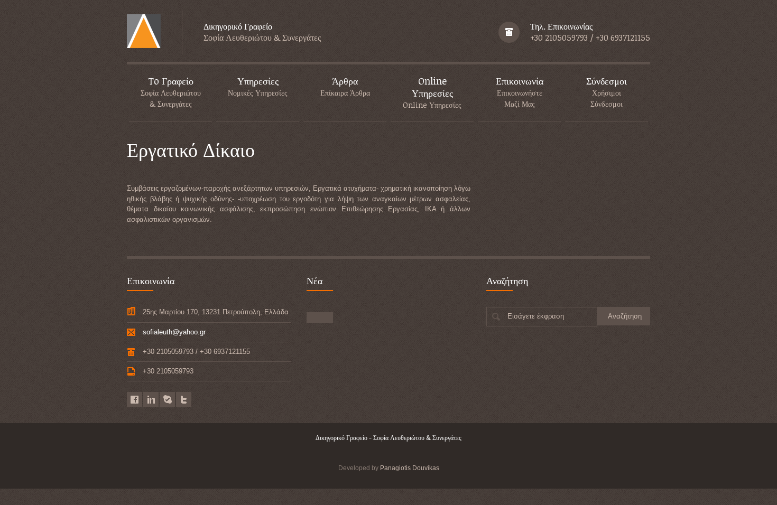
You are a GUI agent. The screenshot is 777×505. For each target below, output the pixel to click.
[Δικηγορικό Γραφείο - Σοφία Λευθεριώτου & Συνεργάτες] (144, 32)
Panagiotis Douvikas (409, 468)
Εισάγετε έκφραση (535, 316)
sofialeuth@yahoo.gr (174, 332)
